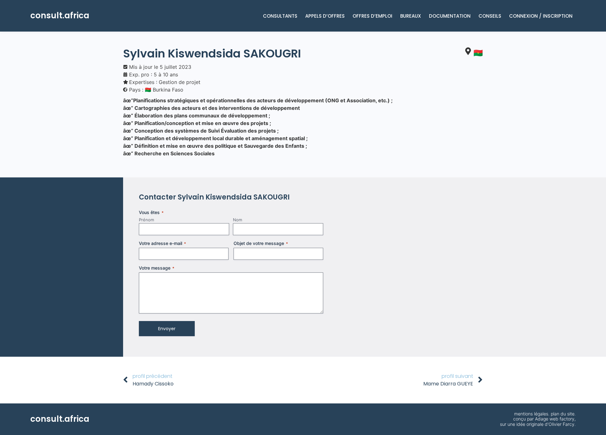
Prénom (146, 219)
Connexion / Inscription (541, 16)
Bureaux (410, 16)
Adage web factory (554, 418)
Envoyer (166, 328)
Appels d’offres (325, 16)
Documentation (450, 16)
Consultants (280, 16)
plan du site (562, 413)
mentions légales (531, 413)
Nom (237, 219)
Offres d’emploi (372, 16)
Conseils (489, 16)
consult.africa (59, 15)
